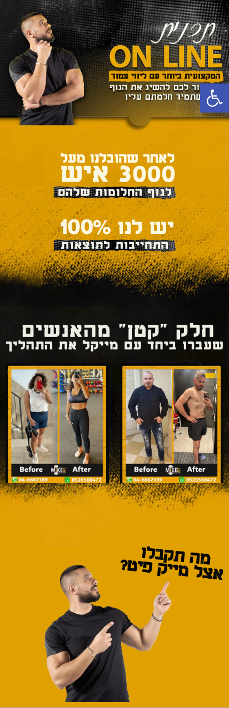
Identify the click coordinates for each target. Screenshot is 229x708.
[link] (214, 98)
